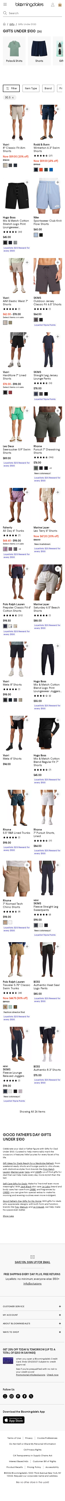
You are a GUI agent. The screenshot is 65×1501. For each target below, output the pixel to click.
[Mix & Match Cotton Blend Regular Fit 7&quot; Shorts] (48, 734)
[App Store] (14, 1420)
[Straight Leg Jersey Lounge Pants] (48, 350)
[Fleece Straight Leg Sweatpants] (48, 879)
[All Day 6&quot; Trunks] (17, 506)
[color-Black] (5, 243)
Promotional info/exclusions (30, 1375)
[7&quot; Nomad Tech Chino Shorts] (17, 879)
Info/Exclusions (32, 1283)
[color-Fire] (10, 392)
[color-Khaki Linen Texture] (5, 322)
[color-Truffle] (20, 700)
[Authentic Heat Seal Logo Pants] (48, 960)
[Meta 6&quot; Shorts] (17, 734)
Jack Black (26, 1186)
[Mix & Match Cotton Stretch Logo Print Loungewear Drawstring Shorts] (17, 196)
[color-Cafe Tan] (5, 1007)
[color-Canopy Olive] (15, 1007)
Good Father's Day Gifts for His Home (22, 1201)
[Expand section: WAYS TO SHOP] (32, 1332)
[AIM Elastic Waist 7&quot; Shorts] (17, 276)
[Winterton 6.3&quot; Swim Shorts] (48, 123)
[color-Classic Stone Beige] (10, 626)
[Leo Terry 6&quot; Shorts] (48, 506)
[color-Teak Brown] (5, 922)
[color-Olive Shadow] (36, 468)
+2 (20, 549)
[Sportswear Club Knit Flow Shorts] (48, 196)
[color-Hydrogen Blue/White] (36, 235)
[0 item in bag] (60, 5)
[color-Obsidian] (41, 320)
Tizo (17, 1207)
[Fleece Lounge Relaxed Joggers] (17, 1045)
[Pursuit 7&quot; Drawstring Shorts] (48, 424)
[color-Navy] (15, 165)
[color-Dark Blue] (10, 243)
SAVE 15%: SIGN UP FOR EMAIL (32, 1262)
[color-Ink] (5, 626)
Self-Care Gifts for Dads (15, 1183)
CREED (6, 1192)
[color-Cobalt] (51, 169)
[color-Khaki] (5, 165)
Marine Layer (17, 1172)
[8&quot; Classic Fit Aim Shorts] (17, 123)
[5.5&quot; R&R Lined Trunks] (17, 808)
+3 (50, 468)
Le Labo (46, 1186)
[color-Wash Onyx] (15, 1091)
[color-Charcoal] (10, 165)
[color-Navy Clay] (10, 549)
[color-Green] (10, 1007)
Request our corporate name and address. (36, 1476)
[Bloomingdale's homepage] (5, 24)
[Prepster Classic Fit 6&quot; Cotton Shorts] (17, 583)
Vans (27, 1172)
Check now (52, 1375)
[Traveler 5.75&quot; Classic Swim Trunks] (17, 960)
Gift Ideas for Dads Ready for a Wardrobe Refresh (28, 1163)
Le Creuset (38, 1207)
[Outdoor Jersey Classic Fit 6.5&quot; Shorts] (48, 276)
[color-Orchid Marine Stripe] (5, 549)
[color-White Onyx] (10, 922)
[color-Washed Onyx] (46, 925)
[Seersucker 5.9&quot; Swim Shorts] (17, 424)
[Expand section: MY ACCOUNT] (32, 1315)
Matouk (24, 1207)
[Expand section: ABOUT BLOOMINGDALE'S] (32, 1323)
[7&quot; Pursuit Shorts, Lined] (48, 808)
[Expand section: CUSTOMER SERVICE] (32, 1306)
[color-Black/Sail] (41, 235)
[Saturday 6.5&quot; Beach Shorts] (48, 583)
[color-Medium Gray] (15, 243)
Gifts (11, 24)
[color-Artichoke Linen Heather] (10, 322)
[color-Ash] (36, 320)
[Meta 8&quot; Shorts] (17, 660)
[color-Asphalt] (41, 468)
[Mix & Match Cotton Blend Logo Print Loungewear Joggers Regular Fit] (48, 660)
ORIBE (33, 1189)
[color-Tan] (15, 626)
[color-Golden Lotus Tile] (15, 549)
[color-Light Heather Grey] (41, 925)
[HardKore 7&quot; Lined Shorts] (17, 350)
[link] (17, 155)
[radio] (5, 165)
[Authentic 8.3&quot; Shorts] (48, 1045)
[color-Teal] (46, 169)
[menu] (5, 4)
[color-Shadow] (20, 1091)
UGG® (38, 1172)
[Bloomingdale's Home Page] (30, 5)
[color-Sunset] (41, 169)
